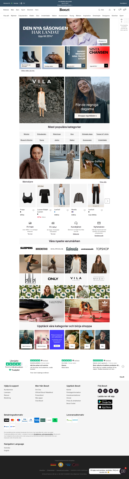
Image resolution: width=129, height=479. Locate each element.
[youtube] (111, 391)
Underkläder (102, 140)
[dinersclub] (30, 420)
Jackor (57, 140)
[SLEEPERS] (26, 248)
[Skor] (30, 57)
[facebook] (100, 391)
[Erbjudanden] (76, 57)
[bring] (69, 420)
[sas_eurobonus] (12, 427)
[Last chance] (99, 57)
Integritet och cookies (63, 470)
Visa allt (122, 377)
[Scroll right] (107, 201)
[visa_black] (6, 420)
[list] (61, 201)
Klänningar (57, 134)
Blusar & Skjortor (26, 140)
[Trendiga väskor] (53, 57)
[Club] (114, 10)
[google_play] (105, 401)
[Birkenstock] (42, 249)
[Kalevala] (72, 249)
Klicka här (76, 234)
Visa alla (103, 182)
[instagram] (105, 391)
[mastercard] (12, 420)
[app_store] (105, 407)
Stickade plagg (87, 134)
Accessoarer (87, 140)
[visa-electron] (24, 420)
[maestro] (18, 420)
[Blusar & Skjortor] (95, 161)
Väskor (72, 140)
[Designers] (64, 291)
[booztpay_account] (42, 420)
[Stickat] (64, 161)
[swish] (48, 420)
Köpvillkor (42, 470)
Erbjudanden (41, 134)
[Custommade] (87, 249)
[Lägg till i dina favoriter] (33, 210)
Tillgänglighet (51, 470)
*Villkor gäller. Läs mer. (28, 71)
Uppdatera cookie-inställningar (79, 470)
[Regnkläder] (87, 100)
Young (42, 140)
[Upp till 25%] (64, 31)
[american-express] (36, 420)
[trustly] (54, 420)
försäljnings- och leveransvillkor (43, 434)
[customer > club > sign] (57, 339)
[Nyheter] (41, 100)
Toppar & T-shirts (102, 134)
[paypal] (6, 427)
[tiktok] (116, 391)
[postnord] (75, 420)
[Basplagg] (34, 161)
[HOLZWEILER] (57, 249)
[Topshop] (102, 249)
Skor (72, 134)
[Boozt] (64, 10)
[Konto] (109, 10)
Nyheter (26, 134)
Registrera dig (99, 236)
